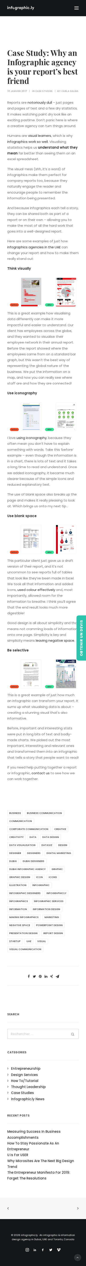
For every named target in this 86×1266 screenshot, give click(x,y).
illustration (17, 885)
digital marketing (59, 853)
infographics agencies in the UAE (34, 247)
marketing (52, 917)
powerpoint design (49, 925)
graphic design (19, 877)
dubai (13, 861)
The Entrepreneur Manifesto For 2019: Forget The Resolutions (38, 1175)
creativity (16, 837)
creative (60, 829)
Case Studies (44, 91)
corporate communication (28, 829)
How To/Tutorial (24, 1080)
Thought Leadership (28, 1086)
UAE (28, 941)
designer (15, 853)
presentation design (23, 933)
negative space (19, 925)
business (15, 813)
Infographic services (49, 901)
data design (50, 837)
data (33, 837)
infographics (18, 901)
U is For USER (17, 1155)
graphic (57, 869)
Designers (34, 853)
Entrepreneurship (25, 1068)
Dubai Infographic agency (27, 869)
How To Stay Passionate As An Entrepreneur (33, 1146)
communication (20, 821)
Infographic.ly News (28, 1099)
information (18, 909)
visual (41, 941)
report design (53, 933)
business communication (44, 813)
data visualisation (22, 845)
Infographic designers (25, 893)
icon (39, 877)
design (62, 845)
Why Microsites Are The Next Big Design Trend (40, 1164)
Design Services (24, 1074)
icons (53, 877)
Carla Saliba (70, 91)
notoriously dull (40, 102)
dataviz (46, 845)
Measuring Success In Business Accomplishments (34, 1134)
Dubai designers (33, 861)
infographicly (56, 893)
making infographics (24, 917)
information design (46, 909)
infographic (41, 885)
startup (15, 941)
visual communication (25, 949)
